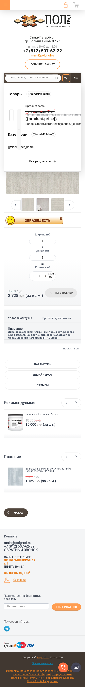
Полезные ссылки (42, 663)
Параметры (42, 364)
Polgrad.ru (43, 657)
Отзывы (43, 385)
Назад (18, 512)
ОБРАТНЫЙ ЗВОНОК (21, 550)
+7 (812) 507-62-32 (42, 50)
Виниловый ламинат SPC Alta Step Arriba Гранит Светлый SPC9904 (48, 469)
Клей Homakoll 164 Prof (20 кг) (43, 414)
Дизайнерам (42, 374)
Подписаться (66, 607)
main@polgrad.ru (42, 55)
